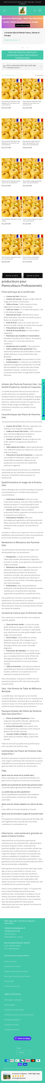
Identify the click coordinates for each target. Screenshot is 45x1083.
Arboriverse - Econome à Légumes (17, 1068)
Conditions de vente (11, 1025)
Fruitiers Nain (9, 981)
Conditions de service (12, 1030)
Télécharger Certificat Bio (13, 1000)
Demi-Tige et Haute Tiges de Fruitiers (17, 976)
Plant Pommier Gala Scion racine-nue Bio (12, 220)
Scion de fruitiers (10, 961)
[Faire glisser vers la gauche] (17, 47)
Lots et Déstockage (22, 25)
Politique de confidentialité (14, 1010)
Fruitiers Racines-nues (12, 986)
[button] (4, 10)
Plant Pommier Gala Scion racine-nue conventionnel (33, 220)
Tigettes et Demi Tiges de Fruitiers (16, 971)
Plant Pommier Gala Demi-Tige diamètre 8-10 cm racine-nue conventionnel (11, 142)
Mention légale (9, 1005)
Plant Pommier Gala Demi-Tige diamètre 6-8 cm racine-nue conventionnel (32, 103)
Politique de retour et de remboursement (19, 1015)
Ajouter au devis (12, 275)
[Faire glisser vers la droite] (27, 47)
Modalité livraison (11, 40)
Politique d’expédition (23, 1081)
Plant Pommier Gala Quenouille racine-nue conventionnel (11, 182)
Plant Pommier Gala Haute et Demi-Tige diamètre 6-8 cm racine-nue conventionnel (31, 142)
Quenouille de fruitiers (12, 966)
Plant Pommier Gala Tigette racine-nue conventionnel (31, 258)
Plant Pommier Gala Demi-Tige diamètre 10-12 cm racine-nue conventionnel (11, 103)
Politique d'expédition (12, 1020)
